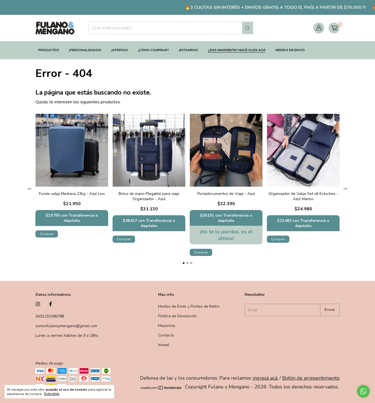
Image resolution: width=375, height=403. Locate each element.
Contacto (166, 335)
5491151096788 (49, 316)
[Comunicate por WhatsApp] (363, 391)
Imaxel (163, 344)
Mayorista (166, 325)
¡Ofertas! (119, 50)
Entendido (52, 394)
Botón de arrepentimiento (311, 378)
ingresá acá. (265, 378)
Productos (48, 50)
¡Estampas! (188, 50)
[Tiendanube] (161, 388)
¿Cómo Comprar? (153, 50)
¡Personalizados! (85, 50)
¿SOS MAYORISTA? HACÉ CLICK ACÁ (236, 50)
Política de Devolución (177, 316)
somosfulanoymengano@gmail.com (66, 326)
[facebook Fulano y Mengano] (50, 304)
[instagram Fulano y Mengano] (37, 304)
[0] (334, 28)
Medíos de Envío (290, 50)
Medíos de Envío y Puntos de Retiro (189, 306)
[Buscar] (247, 28)
